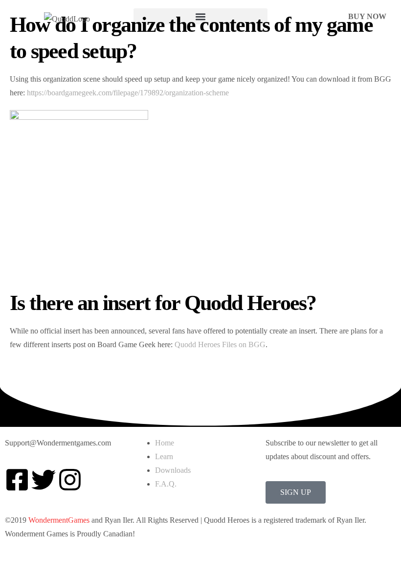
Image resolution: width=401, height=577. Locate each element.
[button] (200, 16)
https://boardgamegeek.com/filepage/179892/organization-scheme (128, 93)
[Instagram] (70, 479)
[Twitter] (43, 479)
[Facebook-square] (17, 479)
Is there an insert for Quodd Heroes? (163, 303)
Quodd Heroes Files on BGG (220, 344)
